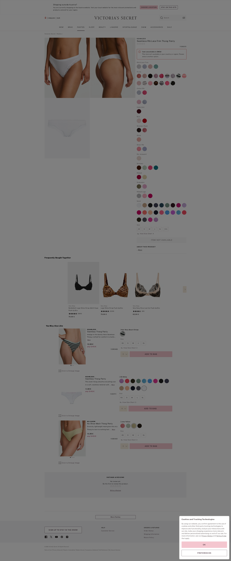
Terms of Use (221, 536)
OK (204, 545)
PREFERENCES (204, 553)
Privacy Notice (207, 536)
